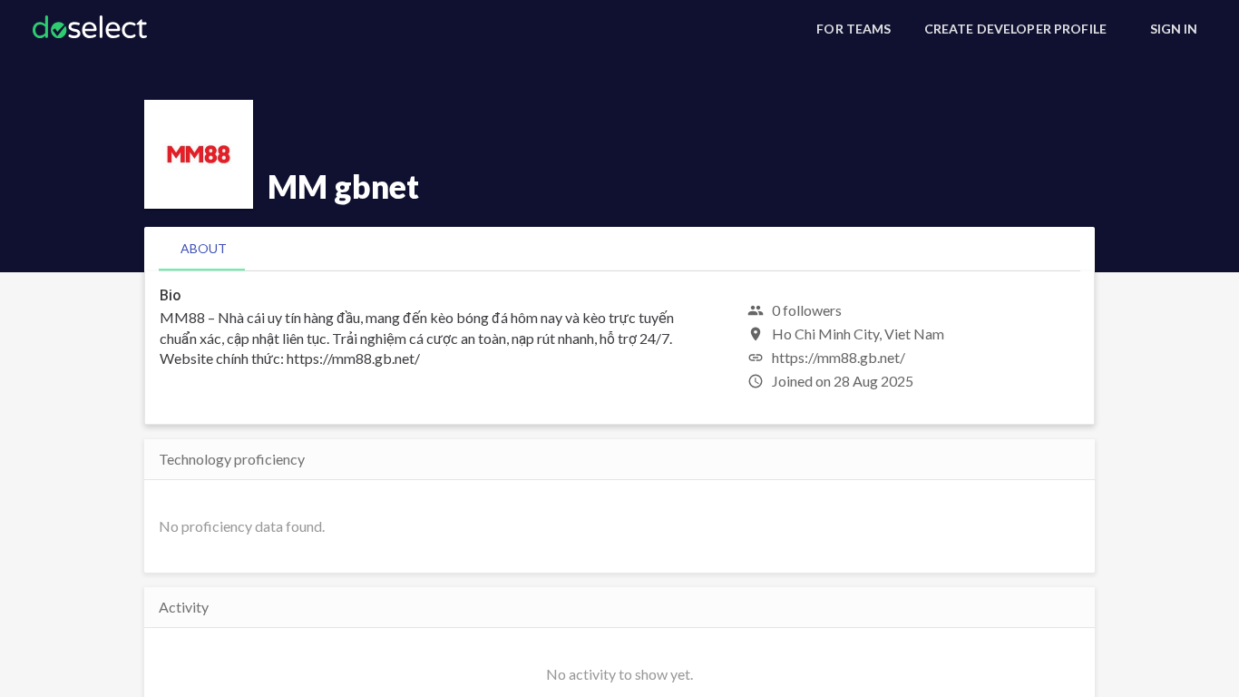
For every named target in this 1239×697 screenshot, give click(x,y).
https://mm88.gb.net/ (838, 357)
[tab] (204, 248)
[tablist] (619, 248)
